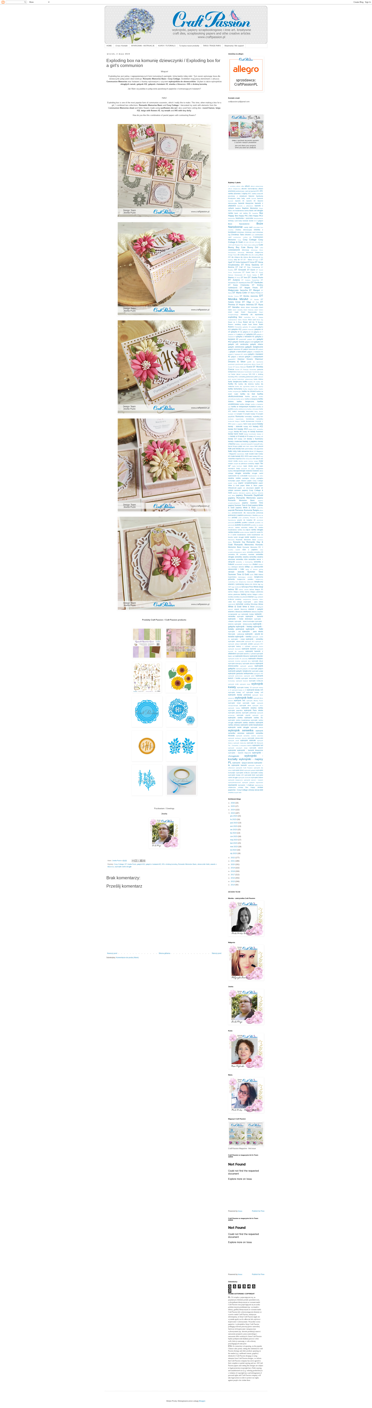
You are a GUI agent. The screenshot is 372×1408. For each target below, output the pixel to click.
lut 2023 (233, 850)
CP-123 (251, 242)
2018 (233, 871)
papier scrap (232, 483)
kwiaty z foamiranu (255, 439)
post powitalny (244, 517)
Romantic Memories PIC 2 (253, 547)
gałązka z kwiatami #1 (245, 337)
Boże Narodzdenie (239, 224)
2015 (233, 881)
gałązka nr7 (241, 334)
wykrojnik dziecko (249, 663)
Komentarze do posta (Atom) (127, 958)
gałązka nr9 (251, 334)
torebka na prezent (241, 597)
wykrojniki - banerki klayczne (239, 753)
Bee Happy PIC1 (242, 216)
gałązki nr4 (258, 342)
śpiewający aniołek (245, 577)
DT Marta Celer (240, 292)
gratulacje (231, 364)
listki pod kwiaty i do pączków (252, 449)
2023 (233, 813)
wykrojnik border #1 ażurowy (238, 658)
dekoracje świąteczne (254, 252)
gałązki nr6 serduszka (238, 344)
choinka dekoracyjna (243, 230)
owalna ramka (234, 478)
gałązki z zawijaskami (254, 357)
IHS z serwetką (240, 377)
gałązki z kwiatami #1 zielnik (238, 354)
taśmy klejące (252, 594)
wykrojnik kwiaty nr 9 (239, 690)
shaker (255, 564)
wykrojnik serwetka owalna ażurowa (249, 736)
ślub (256, 574)
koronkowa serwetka (254, 419)
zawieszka (232, 787)
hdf (229, 374)
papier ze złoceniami (246, 488)
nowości (249, 471)
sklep (247, 566)
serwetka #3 (258, 552)
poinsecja (259, 513)
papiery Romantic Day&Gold (249, 495)
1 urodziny (232, 186)
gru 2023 (234, 816)
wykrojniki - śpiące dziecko (243, 763)
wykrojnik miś (239, 700)
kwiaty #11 (258, 426)
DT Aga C (256, 260)
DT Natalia (254, 299)
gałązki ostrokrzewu (236, 347)
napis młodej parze (250, 466)
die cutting (241, 255)
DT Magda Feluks (249, 288)
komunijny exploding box (254, 416)
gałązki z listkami (237, 357)
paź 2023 (234, 823)
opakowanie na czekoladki (237, 476)
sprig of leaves (251, 569)
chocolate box (258, 227)
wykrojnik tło (251, 743)
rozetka (230, 550)
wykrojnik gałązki (257, 668)
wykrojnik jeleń (249, 676)
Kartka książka (248, 389)
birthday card (233, 221)
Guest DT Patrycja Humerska (245, 369)
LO (255, 451)
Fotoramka (238, 327)
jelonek (260, 377)
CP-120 (245, 242)
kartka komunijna (235, 389)
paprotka (260, 508)
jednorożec (250, 377)
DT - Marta (248, 260)
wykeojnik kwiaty (247, 614)
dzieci (243, 307)
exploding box (235, 317)
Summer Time (255, 572)
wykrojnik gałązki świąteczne (239, 671)
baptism (238, 208)
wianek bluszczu (240, 609)
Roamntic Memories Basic (246, 539)
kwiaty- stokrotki (241, 444)
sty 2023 (233, 853)
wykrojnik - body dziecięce (240, 619)
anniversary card (242, 191)
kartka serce (240, 399)
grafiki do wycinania (255, 362)
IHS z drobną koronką (169, 864)
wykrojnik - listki (254, 629)
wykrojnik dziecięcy (235, 663)
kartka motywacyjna (234, 391)
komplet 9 (240, 414)
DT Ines (244, 277)
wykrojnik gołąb (257, 671)
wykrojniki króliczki (243, 773)
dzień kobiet (258, 310)
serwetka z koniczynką (244, 562)
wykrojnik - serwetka (254, 639)
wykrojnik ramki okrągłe (123, 867)
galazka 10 (247, 327)
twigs (255, 597)
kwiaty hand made (235, 434)
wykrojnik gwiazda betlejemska (240, 673)
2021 (233, 861)
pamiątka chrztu (248, 478)
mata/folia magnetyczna (236, 458)
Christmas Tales (237, 235)
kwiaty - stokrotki (235, 426)
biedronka (231, 218)
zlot (261, 790)
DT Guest (251, 270)
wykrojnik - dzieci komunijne (245, 621)
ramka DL (253, 527)
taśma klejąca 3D (256, 589)
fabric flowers (242, 319)
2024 (233, 810)
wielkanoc (247, 612)
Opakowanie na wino (255, 476)
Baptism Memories (250, 208)
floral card (252, 319)
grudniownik (239, 364)
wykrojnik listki (244, 697)
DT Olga (246, 302)
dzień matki (233, 312)
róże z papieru (250, 550)
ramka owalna (233, 532)
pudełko (238, 522)
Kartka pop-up (251, 396)
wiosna (254, 612)
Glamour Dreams (245, 359)
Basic (261, 208)
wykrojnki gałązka (248, 782)
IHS (250, 374)
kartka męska (258, 389)
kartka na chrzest (249, 391)
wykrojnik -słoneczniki (236, 641)
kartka (245, 382)
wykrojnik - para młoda (252, 632)
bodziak (245, 221)
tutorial (251, 597)
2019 (233, 868)
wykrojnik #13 (249, 641)
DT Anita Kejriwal (240, 262)
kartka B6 (259, 381)
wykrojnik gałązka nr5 (243, 668)
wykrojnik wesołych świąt (237, 748)
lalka (261, 444)
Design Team (232, 255)
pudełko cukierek (248, 522)
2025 (233, 806)
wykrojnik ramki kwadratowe (251, 725)
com (252, 235)
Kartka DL (232, 384)
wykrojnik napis (249, 703)
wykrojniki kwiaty (257, 773)
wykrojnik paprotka (235, 710)
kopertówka (240, 419)
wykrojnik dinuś (257, 661)
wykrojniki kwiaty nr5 (236, 775)
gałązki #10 (251, 339)
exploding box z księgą (253, 317)
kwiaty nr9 (242, 439)
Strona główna (164, 953)
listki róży (232, 451)
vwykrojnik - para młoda (253, 602)
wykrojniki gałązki (250, 770)
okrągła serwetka (242, 473)
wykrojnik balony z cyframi (239, 646)
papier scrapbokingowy (247, 483)
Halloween (240, 372)
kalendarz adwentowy (245, 379)
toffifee (260, 594)
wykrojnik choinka (234, 661)
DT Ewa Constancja (252, 267)
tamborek (238, 587)
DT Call (239, 267)
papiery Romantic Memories (242, 498)
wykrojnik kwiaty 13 (244, 687)
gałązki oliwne (256, 344)
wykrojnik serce (257, 727)
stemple (231, 572)
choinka (230, 230)
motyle (230, 463)
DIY (229, 257)
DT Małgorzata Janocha (245, 288)
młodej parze (243, 461)
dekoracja (245, 250)
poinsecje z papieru (236, 515)
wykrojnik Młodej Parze (254, 700)
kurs (245, 424)
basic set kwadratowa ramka (238, 210)
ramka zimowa (244, 532)
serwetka (250, 552)
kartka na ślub (247, 394)
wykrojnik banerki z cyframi (246, 653)
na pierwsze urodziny (246, 463)
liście (251, 451)
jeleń (256, 377)
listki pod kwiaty (234, 449)
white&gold (259, 607)
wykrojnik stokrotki (248, 740)
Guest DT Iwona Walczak (237, 367)
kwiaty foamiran (256, 432)
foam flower (253, 324)
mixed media (233, 461)
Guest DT (259, 364)
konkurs (230, 419)
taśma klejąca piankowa (254, 592)
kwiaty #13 (243, 429)
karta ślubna (258, 379)
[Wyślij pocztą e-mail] (133, 860)
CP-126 (257, 242)
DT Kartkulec (257, 282)
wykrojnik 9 (259, 641)
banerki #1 (239, 201)
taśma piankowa (234, 594)
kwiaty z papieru (250, 441)
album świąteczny (234, 189)
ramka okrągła (257, 530)
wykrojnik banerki (249, 649)
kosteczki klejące (234, 421)
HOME (109, 46)
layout (230, 446)
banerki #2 (251, 201)
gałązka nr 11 (236, 332)
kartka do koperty (257, 386)
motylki (236, 463)
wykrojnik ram (257, 715)
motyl (261, 461)
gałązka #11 (236, 329)
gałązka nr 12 (248, 332)
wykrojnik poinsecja (249, 713)
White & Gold (234, 606)
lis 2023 (233, 819)
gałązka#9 (242, 339)
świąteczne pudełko (245, 579)
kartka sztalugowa (251, 399)
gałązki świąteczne (254, 347)
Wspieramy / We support (234, 46)
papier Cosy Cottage (255, 481)
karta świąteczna (235, 382)
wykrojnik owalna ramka (252, 708)
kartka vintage (245, 404)
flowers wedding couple (237, 324)
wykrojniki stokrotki (244, 777)
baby (238, 198)
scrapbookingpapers (235, 552)
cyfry (261, 247)
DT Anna (250, 262)
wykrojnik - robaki (238, 639)
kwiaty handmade (250, 434)
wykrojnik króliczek (256, 681)
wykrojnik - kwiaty (244, 626)
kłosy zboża (258, 411)
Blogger (202, 1401)
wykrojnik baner (257, 646)
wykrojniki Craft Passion (244, 768)
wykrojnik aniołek (246, 644)
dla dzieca (244, 257)
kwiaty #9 (246, 431)
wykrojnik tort (257, 745)
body (240, 221)
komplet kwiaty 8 (250, 414)
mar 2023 (234, 847)
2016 (233, 878)
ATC (257, 191)
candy (246, 227)
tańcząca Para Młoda (250, 587)
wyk (239, 614)
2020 (233, 864)
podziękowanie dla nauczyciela (243, 513)
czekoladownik (234, 250)
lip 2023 (233, 833)
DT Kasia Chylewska (238, 285)
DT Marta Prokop (254, 293)
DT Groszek (240, 270)
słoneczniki (258, 567)
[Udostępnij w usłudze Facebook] (141, 860)
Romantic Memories (244, 544)
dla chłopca (235, 257)
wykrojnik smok (233, 740)
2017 (233, 875)
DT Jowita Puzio (130, 864)
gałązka (254, 327)
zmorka (231, 792)
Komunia (240, 416)
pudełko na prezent (242, 525)
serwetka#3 (239, 564)
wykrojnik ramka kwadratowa (239, 720)
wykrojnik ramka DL (253, 718)
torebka (231, 597)
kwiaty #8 (238, 432)
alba (242, 186)
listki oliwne (250, 446)
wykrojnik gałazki (246, 666)
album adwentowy (257, 186)
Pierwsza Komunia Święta (247, 510)
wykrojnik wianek (256, 748)
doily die (237, 260)
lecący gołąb (237, 446)
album (247, 186)
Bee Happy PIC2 (256, 216)
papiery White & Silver (246, 508)
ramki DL (253, 532)
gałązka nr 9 (232, 334)
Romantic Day (239, 542)
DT (242, 260)
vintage (239, 602)
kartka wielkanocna (240, 409)
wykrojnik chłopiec (255, 659)
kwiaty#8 (257, 444)
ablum (238, 186)
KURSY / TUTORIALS (166, 46)
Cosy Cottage (119, 864)
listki (244, 446)
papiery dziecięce (239, 493)
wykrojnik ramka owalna (244, 723)
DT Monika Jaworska (249, 296)
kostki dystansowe (247, 421)
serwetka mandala (247, 554)
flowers (260, 322)
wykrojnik (240, 616)
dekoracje (241, 252)
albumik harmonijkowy (249, 189)
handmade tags (257, 372)
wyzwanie (232, 785)
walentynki (231, 604)
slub (252, 567)
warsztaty (239, 604)
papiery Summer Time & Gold (240, 505)
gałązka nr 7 (258, 332)
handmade (248, 372)
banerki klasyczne (246, 203)
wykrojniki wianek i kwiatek (253, 780)
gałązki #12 (141, 864)
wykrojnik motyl (234, 703)
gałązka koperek (248, 329)
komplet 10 (232, 414)
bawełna (255, 213)
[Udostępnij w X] (138, 860)
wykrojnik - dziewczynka (243, 624)
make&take (240, 454)
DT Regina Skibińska (245, 305)
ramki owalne (250, 537)
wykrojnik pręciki (243, 715)
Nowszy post (112, 953)
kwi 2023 (234, 843)
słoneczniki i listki (203, 864)
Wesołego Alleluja (257, 604)
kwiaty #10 (248, 426)
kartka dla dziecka (245, 384)
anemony (232, 191)
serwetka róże (242, 559)
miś (262, 458)
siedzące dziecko (237, 567)
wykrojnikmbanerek (234, 782)
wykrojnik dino (246, 661)
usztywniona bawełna (250, 599)
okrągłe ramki (257, 473)
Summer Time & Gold (238, 574)
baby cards (246, 198)
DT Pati (256, 302)
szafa (251, 574)
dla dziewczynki (254, 257)
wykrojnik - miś (234, 631)
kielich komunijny (238, 411)
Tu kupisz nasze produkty (189, 46)
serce (244, 552)
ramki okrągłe (239, 537)
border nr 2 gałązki (256, 221)
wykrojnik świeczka (239, 743)
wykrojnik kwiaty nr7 (236, 692)
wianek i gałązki (255, 609)
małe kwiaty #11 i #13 (239, 456)
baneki (254, 198)
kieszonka (249, 411)
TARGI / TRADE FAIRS (212, 46)
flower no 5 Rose (235, 322)
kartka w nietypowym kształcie (243, 407)
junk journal (232, 379)
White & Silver (249, 607)
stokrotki (241, 572)
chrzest (248, 235)
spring (261, 569)
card (250, 227)
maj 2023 (234, 840)
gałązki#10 (231, 359)
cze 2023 (234, 836)
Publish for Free (258, 1211)
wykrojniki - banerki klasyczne (250, 750)
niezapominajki (239, 471)
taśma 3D (233, 589)
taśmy (243, 594)
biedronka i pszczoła (244, 218)
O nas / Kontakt (121, 46)
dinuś (261, 255)
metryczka (248, 458)
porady (234, 518)
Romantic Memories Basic (187, 864)
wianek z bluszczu (235, 612)
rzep (261, 550)
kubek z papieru (237, 424)
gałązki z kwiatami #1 (255, 352)
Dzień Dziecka (248, 310)
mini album (256, 458)
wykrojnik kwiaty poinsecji (239, 695)
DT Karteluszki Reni (243, 282)
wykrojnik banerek (234, 649)
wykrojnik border (256, 656)
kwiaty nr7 (232, 439)
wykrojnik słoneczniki (255, 738)
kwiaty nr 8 (234, 436)
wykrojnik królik (233, 684)
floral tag (260, 319)
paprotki (231, 510)
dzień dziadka (238, 310)
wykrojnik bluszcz (242, 656)
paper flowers (241, 481)
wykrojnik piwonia (234, 713)
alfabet (260, 189)
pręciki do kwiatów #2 (246, 520)
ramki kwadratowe (239, 535)
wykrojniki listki (249, 775)
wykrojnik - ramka (243, 636)
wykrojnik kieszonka (248, 678)
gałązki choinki (238, 342)
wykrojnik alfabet (234, 644)
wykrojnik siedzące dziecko (237, 738)
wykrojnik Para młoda (253, 710)
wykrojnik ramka (235, 718)
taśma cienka (243, 589)
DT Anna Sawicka (250, 265)
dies (246, 255)
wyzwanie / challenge (246, 785)
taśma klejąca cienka (236, 592)
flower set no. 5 (250, 322)
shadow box (247, 564)
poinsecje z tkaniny (251, 515)
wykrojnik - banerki (254, 616)
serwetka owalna (241, 557)
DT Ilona (237, 277)
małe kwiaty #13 (254, 456)
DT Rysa (259, 304)
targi (261, 587)
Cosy (239, 240)
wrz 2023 (234, 826)
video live (232, 602)
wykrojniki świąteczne (235, 780)
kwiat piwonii (252, 424)
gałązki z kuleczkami (238, 352)
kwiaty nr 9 (243, 436)
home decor (235, 374)
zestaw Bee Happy (246, 787)
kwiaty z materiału (235, 441)
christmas (240, 232)
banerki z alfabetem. (245, 206)
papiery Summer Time (252, 503)
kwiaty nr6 (259, 436)
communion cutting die (242, 237)
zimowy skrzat (253, 790)
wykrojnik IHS (258, 673)
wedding (247, 604)
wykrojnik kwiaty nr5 (255, 690)
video (261, 599)
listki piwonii (259, 446)
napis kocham (237, 466)
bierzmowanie (258, 218)
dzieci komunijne (252, 307)
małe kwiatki (249, 454)
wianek (230, 609)
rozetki (238, 550)
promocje (260, 520)
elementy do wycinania (252, 315)
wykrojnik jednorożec (235, 676)
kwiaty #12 (232, 429)
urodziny (238, 599)
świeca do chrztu (251, 584)
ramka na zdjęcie (244, 530)
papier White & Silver (248, 485)
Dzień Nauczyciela (249, 312)
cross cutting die (252, 245)
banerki (230, 201)
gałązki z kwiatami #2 (153, 864)
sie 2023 (233, 830)
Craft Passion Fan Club (239, 245)
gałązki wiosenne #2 (250, 349)
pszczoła (231, 522)
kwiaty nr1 (252, 436)
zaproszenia (259, 785)
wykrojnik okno (245, 705)
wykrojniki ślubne (257, 777)
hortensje (245, 374)
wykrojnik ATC (258, 644)
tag (259, 584)
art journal (252, 191)
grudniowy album (250, 364)
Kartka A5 (251, 381)
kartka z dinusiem (253, 409)
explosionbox (232, 319)
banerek (260, 198)
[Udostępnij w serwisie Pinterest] (144, 860)
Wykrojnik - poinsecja (236, 634)
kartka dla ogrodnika (242, 386)
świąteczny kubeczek (246, 582)
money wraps (253, 461)
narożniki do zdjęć (248, 468)
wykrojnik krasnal (242, 681)
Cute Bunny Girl (249, 247)
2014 (233, 885)
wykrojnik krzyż (245, 684)
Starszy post (216, 953)
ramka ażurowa (241, 527)
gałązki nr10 (249, 342)
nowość (256, 471)
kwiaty (260, 424)
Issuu (240, 1211)
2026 (233, 803)
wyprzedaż (259, 782)
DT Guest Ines (248, 272)
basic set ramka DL (242, 213)
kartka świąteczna (245, 402)
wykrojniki (232, 750)
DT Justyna (234, 280)
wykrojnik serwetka (240, 730)
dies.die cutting (253, 255)
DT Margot (254, 290)
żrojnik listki (237, 792)
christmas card (250, 232)
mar (262, 456)
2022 (233, 858)
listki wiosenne (243, 451)
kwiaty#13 (250, 444)
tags (232, 587)
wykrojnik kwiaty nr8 (254, 692)
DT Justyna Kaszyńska (250, 280)
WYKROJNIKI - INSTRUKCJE (142, 46)
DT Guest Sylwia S (251, 275)
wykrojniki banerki (239, 765)
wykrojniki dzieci (238, 770)
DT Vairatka (233, 307)
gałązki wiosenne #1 (235, 349)
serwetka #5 (233, 554)
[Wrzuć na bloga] (135, 860)
